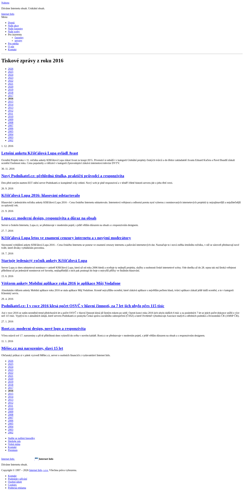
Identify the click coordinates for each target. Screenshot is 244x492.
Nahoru (5, 2)
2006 (10, 128)
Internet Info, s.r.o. (38, 470)
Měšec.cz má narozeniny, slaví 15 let (32, 348)
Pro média (13, 43)
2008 (10, 122)
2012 (10, 110)
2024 (10, 74)
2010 (10, 116)
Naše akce (13, 25)
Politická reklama (17, 487)
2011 (10, 113)
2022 (10, 80)
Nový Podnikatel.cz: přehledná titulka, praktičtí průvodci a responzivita (62, 176)
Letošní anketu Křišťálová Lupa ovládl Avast (39, 153)
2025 (10, 71)
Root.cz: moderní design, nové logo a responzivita (43, 328)
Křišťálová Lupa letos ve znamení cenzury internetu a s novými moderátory (66, 238)
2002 (10, 140)
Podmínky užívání (17, 478)
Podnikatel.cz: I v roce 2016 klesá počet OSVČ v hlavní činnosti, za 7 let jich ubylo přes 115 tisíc (82, 306)
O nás (11, 46)
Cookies (12, 484)
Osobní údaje (15, 481)
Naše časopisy (15, 28)
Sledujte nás (14, 441)
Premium (12, 450)
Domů (11, 22)
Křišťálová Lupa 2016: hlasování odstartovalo (40, 195)
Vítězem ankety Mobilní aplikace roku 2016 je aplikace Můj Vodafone (61, 283)
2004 (10, 134)
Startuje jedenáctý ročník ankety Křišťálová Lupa (44, 260)
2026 (10, 68)
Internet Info (7, 14)
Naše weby (14, 31)
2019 (10, 89)
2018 (10, 92)
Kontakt (12, 49)
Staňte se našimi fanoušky (21, 438)
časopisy (19, 37)
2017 (10, 95)
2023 (10, 77)
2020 (10, 86)
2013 (10, 107)
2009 (10, 119)
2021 (10, 83)
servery (18, 40)
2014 (10, 104)
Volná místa (14, 444)
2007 (10, 125)
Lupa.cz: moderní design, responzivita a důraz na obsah (48, 218)
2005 (10, 131)
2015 (10, 101)
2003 (10, 137)
